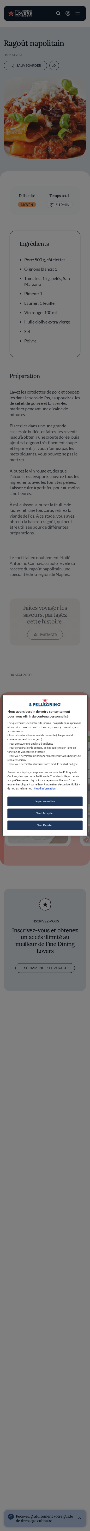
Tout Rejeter (45, 825)
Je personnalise (45, 801)
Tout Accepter (45, 813)
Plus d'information (44, 788)
